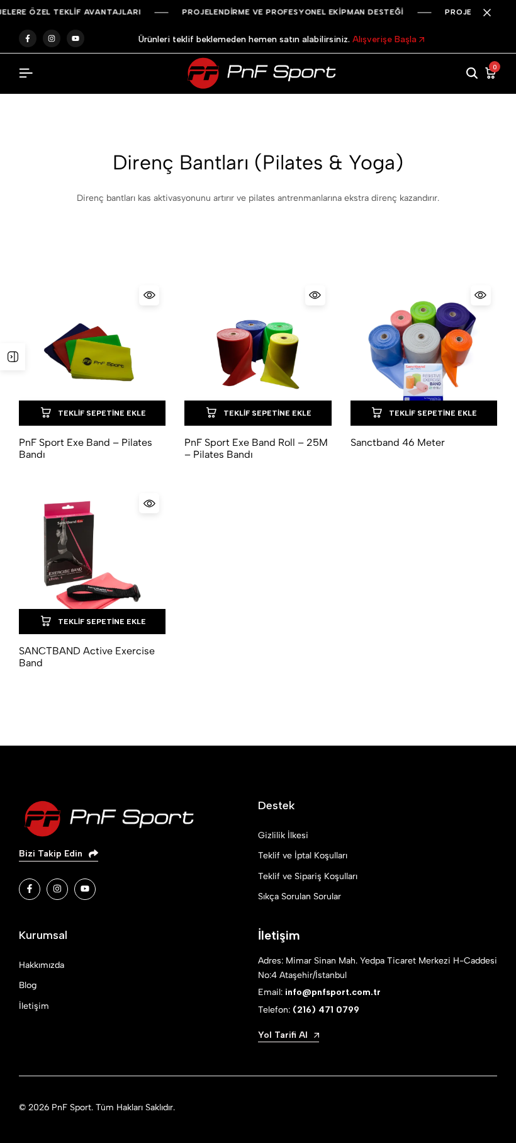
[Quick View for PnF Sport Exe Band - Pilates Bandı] (149, 295)
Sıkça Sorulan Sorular (299, 896)
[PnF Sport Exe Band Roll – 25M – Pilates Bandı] (257, 352)
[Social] (29, 889)
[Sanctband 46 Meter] (424, 352)
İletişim (34, 1006)
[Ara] (472, 73)
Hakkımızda (41, 965)
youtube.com (75, 39)
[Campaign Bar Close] (493, 12)
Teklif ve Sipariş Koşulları (307, 876)
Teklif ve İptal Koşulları (302, 855)
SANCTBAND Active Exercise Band (87, 657)
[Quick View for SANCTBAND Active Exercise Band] (149, 503)
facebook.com (27, 39)
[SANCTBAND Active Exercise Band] (92, 560)
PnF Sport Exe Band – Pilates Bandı (85, 448)
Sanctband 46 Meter (398, 442)
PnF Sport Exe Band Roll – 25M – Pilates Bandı (256, 448)
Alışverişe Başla (385, 39)
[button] (92, 413)
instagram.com (51, 39)
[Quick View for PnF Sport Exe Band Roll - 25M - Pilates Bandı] (315, 295)
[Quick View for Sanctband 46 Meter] (481, 295)
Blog (27, 985)
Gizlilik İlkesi (283, 835)
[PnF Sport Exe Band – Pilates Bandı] (92, 352)
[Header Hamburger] (26, 73)
